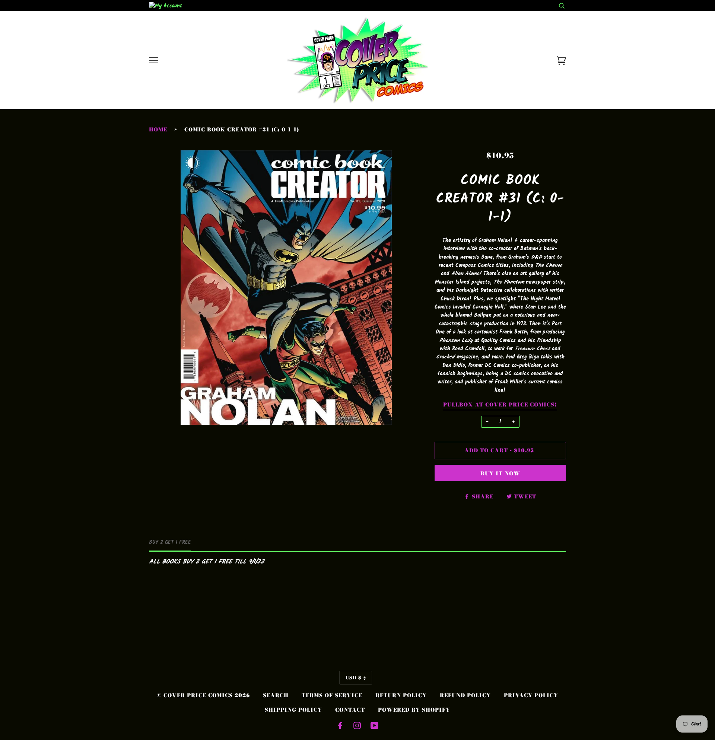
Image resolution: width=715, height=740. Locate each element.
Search (276, 695)
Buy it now (500, 473)
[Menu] (153, 60)
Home (158, 129)
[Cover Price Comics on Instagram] (357, 727)
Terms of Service (332, 695)
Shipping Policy (293, 710)
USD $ (354, 677)
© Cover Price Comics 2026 (203, 695)
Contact (350, 710)
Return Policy (401, 695)
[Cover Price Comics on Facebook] (340, 727)
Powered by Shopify (414, 710)
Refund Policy (465, 695)
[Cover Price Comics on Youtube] (375, 727)
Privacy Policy (531, 695)
